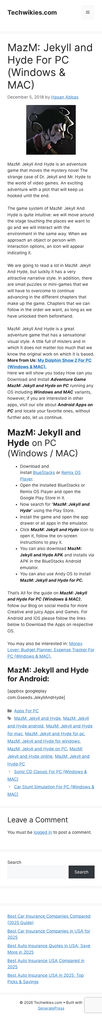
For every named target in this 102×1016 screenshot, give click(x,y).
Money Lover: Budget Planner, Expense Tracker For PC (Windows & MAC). (50, 650)
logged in (43, 832)
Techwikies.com (32, 12)
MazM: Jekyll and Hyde (37, 718)
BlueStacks (44, 472)
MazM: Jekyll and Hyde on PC (37, 748)
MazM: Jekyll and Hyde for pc (54, 733)
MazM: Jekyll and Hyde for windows (43, 741)
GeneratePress (51, 1008)
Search (14, 862)
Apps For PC (26, 710)
